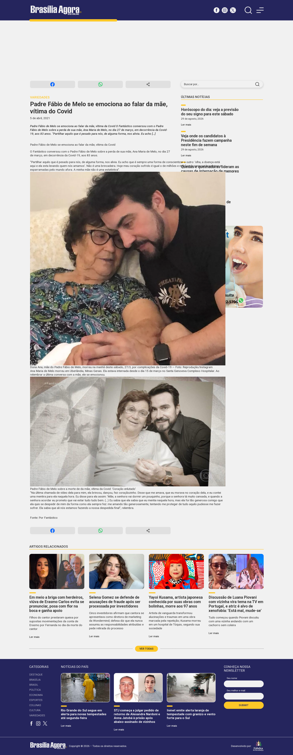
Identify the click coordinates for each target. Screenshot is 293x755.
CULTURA (34, 710)
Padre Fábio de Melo (83, 151)
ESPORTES (35, 700)
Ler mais (186, 124)
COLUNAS (35, 705)
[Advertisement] (146, 50)
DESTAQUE (36, 674)
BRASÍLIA (35, 679)
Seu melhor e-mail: (236, 690)
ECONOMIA (36, 694)
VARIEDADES (37, 715)
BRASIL (33, 684)
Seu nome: (232, 678)
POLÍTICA (35, 689)
